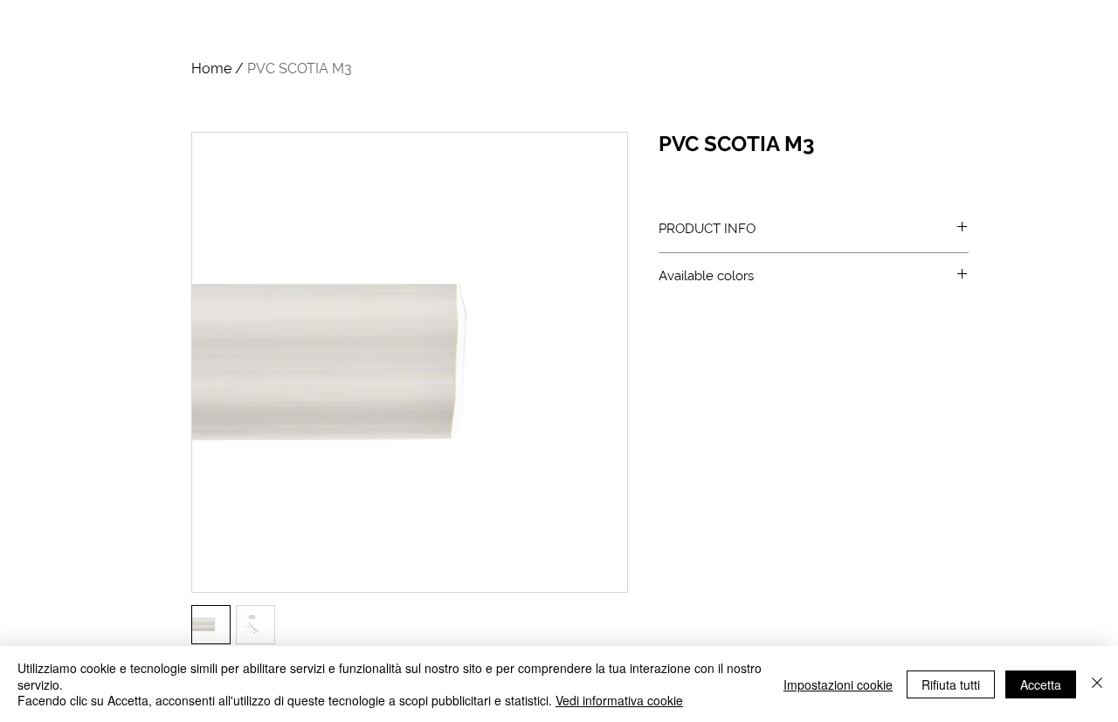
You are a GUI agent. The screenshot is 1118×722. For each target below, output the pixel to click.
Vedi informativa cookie (619, 700)
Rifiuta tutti (950, 684)
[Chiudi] (1097, 684)
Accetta (1040, 684)
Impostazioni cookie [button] (838, 684)
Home (211, 68)
